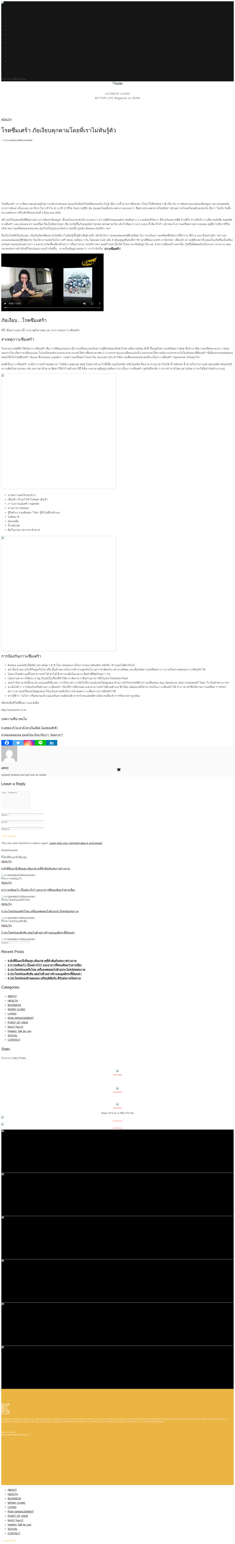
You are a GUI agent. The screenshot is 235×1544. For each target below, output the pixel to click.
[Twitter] (18, 743)
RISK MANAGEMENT (21, 39)
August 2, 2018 (15, 140)
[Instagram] (29, 743)
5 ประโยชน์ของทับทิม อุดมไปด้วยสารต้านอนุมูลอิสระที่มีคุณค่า (38, 932)
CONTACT (14, 60)
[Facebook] (6, 743)
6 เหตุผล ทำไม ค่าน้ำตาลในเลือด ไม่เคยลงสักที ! (29, 727)
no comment (26, 140)
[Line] (40, 743)
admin (6, 140)
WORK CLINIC (17, 30)
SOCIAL (12, 56)
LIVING (12, 34)
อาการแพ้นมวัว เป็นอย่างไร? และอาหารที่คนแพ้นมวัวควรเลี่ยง (38, 889)
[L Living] (117, 1280)
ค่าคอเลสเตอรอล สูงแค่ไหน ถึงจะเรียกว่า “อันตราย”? (32, 734)
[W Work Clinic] (117, 1367)
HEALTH (13, 21)
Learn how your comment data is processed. (75, 843)
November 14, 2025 (16, 939)
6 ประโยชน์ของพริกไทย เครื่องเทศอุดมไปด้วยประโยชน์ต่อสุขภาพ (39, 911)
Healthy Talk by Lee (19, 52)
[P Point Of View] (117, 1323)
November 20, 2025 (16, 875)
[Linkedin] (51, 743)
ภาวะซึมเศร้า (112, 248)
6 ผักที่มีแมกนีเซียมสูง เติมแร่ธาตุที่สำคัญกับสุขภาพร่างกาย (35, 868)
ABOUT (12, 17)
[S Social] (117, 1237)
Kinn (6, 875)
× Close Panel (8, 1541)
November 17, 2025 (16, 917)
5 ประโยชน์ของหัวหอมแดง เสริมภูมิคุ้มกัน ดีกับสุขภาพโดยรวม (44, 978)
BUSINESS (14, 26)
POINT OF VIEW (18, 43)
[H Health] (117, 1150)
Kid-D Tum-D (15, 47)
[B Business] (117, 1194)
